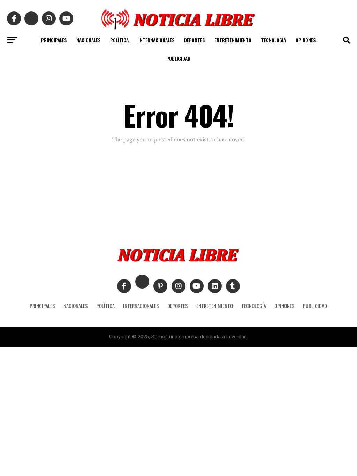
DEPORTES (194, 40)
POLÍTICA (119, 40)
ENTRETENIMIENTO (232, 40)
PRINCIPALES (54, 40)
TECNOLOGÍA (273, 40)
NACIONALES (88, 40)
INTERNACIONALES (156, 40)
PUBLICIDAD (178, 58)
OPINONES (306, 40)
